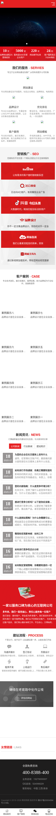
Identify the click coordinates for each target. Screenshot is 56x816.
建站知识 (41, 446)
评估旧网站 (28, 697)
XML (7, 802)
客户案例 (21, 814)
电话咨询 (49, 814)
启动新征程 (28, 723)
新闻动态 (35, 814)
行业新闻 (28, 446)
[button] (26, 43)
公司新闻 (15, 446)
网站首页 (7, 814)
